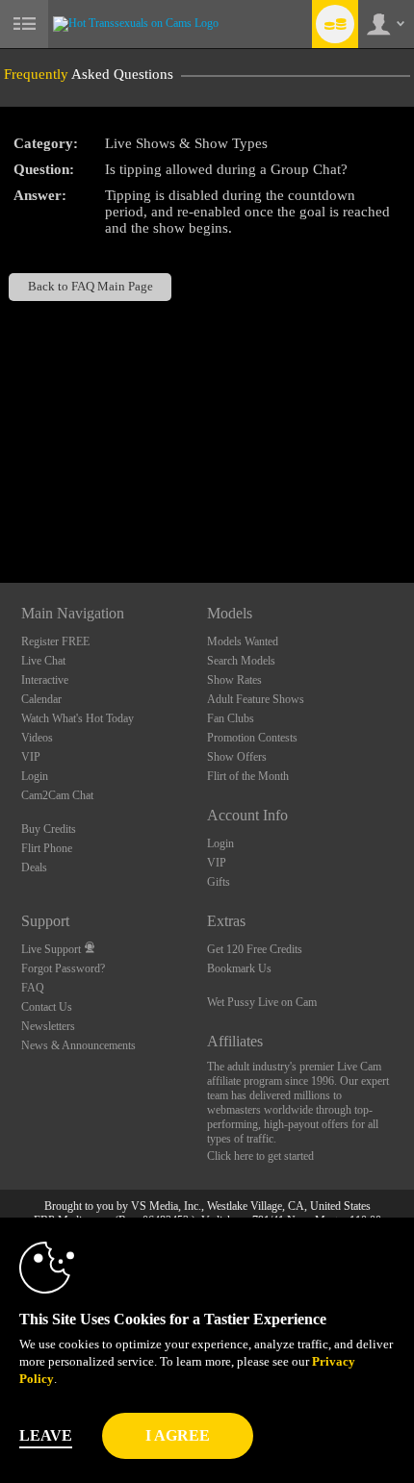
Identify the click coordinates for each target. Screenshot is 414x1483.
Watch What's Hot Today (77, 718)
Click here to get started (260, 1156)
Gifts (218, 882)
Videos (37, 737)
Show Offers (237, 757)
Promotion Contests (252, 737)
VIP (30, 757)
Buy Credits (48, 829)
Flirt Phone (46, 848)
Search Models (241, 660)
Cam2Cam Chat (57, 795)
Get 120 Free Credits (254, 949)
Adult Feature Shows (255, 699)
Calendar (41, 699)
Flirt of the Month (248, 776)
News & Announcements (78, 1045)
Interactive (44, 680)
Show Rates (234, 680)
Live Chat (43, 660)
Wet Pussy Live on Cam (262, 1002)
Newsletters (48, 1026)
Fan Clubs (230, 718)
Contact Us (46, 1007)
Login (34, 776)
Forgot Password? (63, 968)
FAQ (32, 987)
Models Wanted (242, 641)
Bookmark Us (239, 968)
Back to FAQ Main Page (90, 286)
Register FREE (55, 641)
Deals (34, 867)
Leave (45, 1435)
